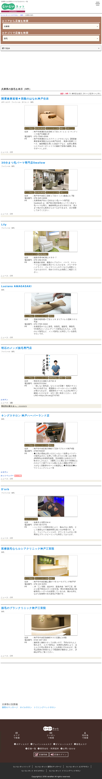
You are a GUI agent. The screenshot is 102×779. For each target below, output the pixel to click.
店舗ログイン (60, 754)
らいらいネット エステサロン (77, 766)
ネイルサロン (26, 707)
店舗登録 (43, 754)
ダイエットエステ (64, 744)
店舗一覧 (32, 748)
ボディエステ (22, 744)
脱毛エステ (81, 744)
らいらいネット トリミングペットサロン (65, 771)
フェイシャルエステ (42, 744)
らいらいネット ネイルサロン (32, 771)
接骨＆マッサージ (10, 707)
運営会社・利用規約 (49, 748)
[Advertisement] (21, 69)
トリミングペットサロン (45, 707)
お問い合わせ (69, 748)
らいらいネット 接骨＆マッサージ (48, 766)
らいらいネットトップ (21, 766)
